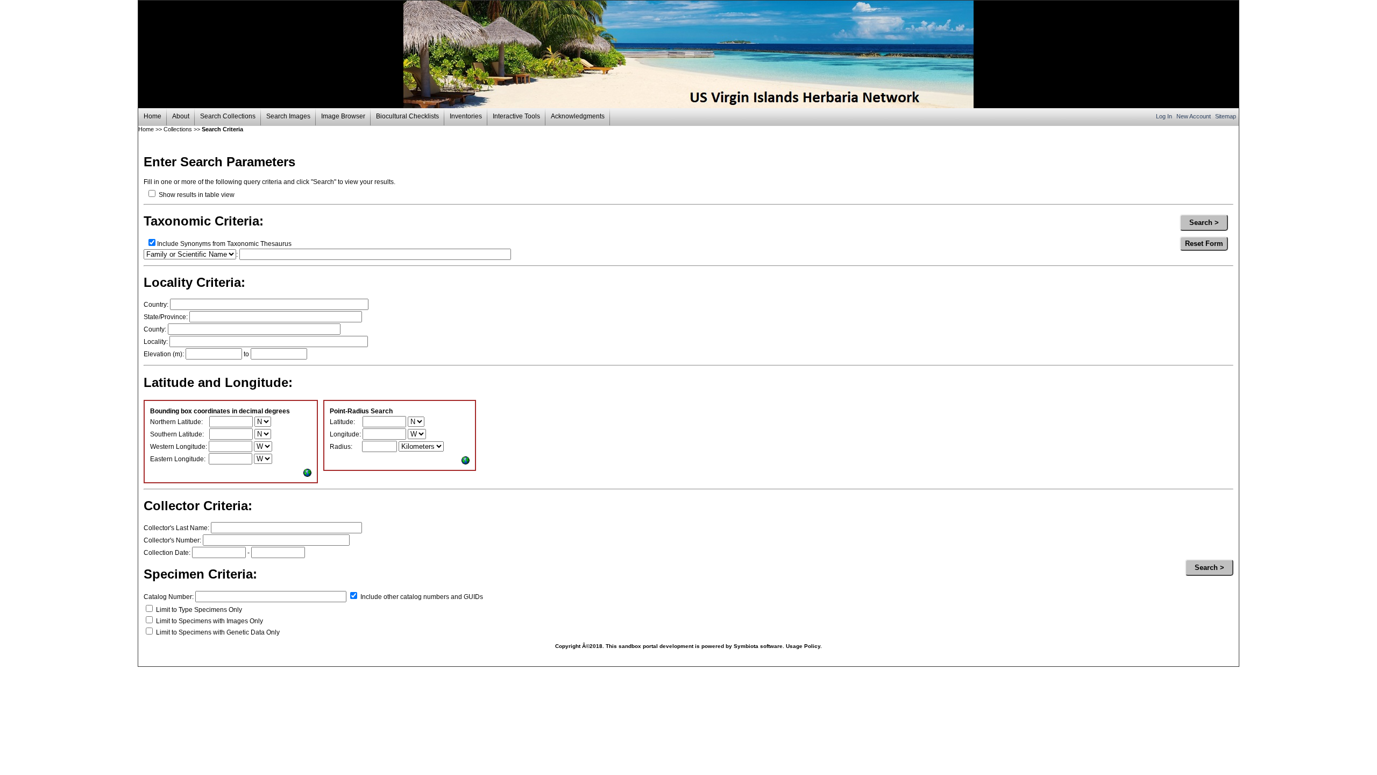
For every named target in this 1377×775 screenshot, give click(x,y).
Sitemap (1225, 116)
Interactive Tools (516, 116)
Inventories (466, 116)
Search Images (288, 116)
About (180, 116)
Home (152, 116)
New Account (1194, 116)
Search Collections (227, 116)
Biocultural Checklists (407, 116)
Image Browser (343, 116)
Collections (178, 129)
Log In (1165, 116)
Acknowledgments (578, 116)
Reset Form (1204, 243)
